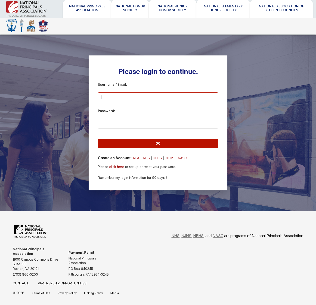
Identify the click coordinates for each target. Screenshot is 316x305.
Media (114, 293)
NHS (146, 158)
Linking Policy (93, 293)
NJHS (157, 158)
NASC (182, 158)
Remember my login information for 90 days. (131, 178)
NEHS (169, 158)
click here (116, 167)
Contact (21, 283)
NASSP (39, 16)
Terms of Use (41, 293)
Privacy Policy (67, 293)
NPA (136, 158)
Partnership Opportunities (62, 283)
